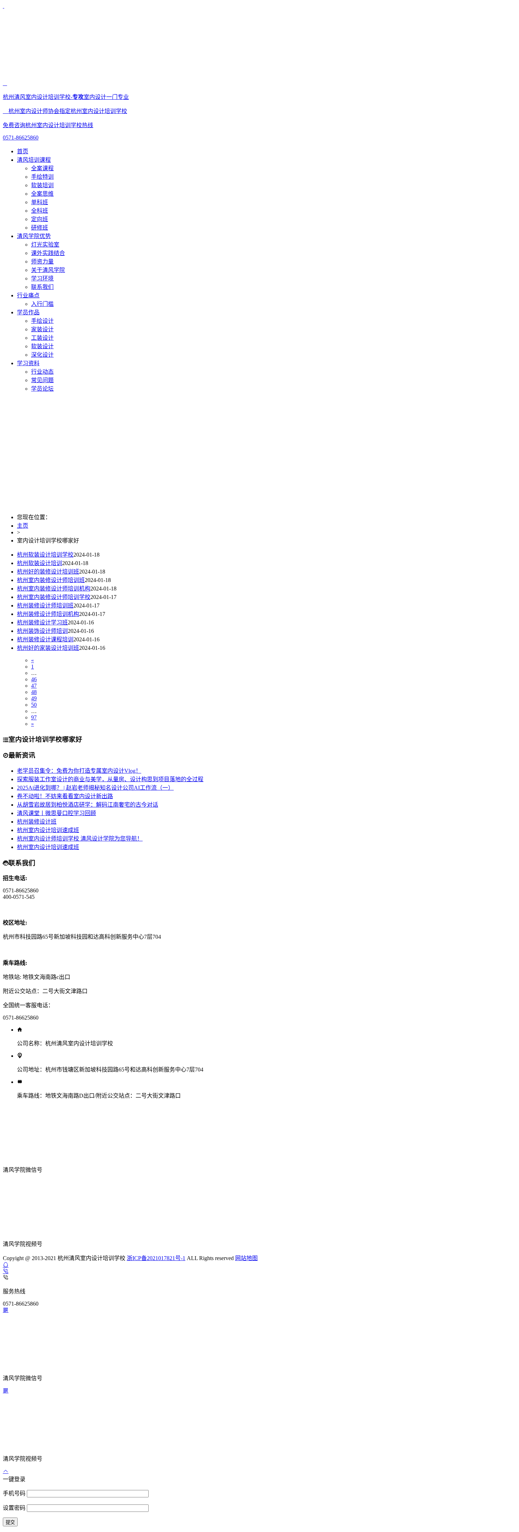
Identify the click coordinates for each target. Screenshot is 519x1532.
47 (34, 686)
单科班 (39, 202)
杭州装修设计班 (36, 822)
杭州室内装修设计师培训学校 (53, 597)
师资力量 (42, 262)
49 (34, 698)
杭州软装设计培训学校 (45, 555)
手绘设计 (42, 321)
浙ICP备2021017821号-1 (156, 1258)
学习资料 (28, 363)
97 (34, 717)
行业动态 (42, 372)
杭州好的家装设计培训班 (48, 648)
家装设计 (42, 329)
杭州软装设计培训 (39, 563)
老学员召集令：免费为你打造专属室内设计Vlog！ (79, 771)
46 (34, 679)
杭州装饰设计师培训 (42, 631)
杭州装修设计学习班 (42, 622)
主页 (22, 526)
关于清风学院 (48, 270)
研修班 (39, 228)
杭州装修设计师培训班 (45, 605)
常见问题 (42, 380)
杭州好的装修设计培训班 (48, 572)
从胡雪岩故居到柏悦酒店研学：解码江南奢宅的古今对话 (87, 805)
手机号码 (15, 1493)
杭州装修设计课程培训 (45, 639)
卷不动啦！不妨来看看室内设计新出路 (65, 796)
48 (34, 692)
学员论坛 (42, 389)
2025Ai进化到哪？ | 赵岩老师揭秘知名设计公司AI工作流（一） (95, 788)
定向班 (39, 219)
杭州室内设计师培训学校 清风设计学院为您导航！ (80, 839)
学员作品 (28, 312)
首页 (22, 151)
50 (34, 705)
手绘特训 (42, 177)
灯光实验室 (45, 245)
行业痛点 (28, 295)
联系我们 (42, 287)
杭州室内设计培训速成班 (48, 830)
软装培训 (42, 185)
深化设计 (42, 355)
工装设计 (42, 338)
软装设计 (42, 346)
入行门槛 (42, 304)
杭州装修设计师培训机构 (48, 614)
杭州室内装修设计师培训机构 (53, 589)
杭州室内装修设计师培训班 (51, 580)
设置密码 (15, 1508)
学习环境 (42, 278)
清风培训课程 (34, 160)
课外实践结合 (48, 253)
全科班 (39, 211)
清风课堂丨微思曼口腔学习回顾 (56, 813)
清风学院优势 (34, 236)
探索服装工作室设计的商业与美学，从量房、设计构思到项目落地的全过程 (110, 779)
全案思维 (42, 194)
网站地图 (246, 1258)
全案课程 (42, 168)
